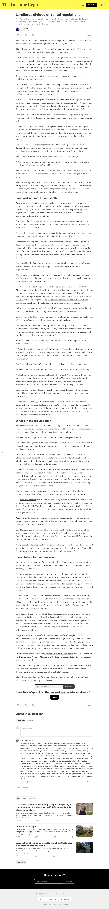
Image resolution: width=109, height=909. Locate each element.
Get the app (65, 899)
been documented (28, 499)
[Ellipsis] (92, 740)
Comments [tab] (21, 721)
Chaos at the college (26, 826)
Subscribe (91, 5)
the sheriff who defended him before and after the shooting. (53, 303)
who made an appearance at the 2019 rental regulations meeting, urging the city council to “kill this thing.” (54, 310)
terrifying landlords (75, 151)
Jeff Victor (24, 28)
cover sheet (47, 680)
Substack (44, 904)
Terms (58, 894)
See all (20, 862)
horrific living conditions (51, 151)
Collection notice (67, 894)
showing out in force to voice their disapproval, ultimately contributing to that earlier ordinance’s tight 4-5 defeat (52, 108)
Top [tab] (18, 798)
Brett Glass (24, 740)
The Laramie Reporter (57, 692)
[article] (54, 812)
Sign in (102, 5)
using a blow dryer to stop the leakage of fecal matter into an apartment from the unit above (54, 585)
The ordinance (22, 677)
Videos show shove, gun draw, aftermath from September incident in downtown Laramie (44, 844)
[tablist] (25, 721)
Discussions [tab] (32, 798)
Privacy (51, 894)
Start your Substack (49, 899)
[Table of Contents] (2, 454)
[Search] (78, 5)
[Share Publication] (83, 5)
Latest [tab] (24, 798)
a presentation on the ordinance (58, 653)
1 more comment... (22, 788)
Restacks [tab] (30, 721)
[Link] (12, 198)
